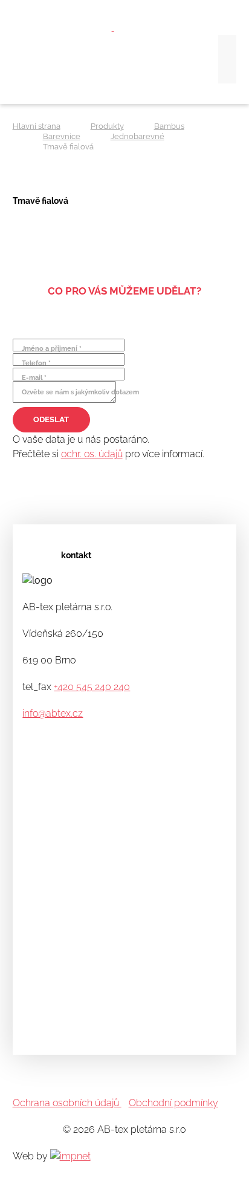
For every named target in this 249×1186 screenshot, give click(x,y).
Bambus (169, 126)
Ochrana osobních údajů (67, 1103)
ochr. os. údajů (92, 454)
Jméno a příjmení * (52, 349)
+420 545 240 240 (92, 686)
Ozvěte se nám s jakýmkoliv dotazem (80, 392)
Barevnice (61, 136)
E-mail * (34, 378)
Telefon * (36, 363)
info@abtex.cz (52, 713)
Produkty (107, 126)
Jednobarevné (137, 136)
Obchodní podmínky (173, 1103)
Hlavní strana (36, 126)
